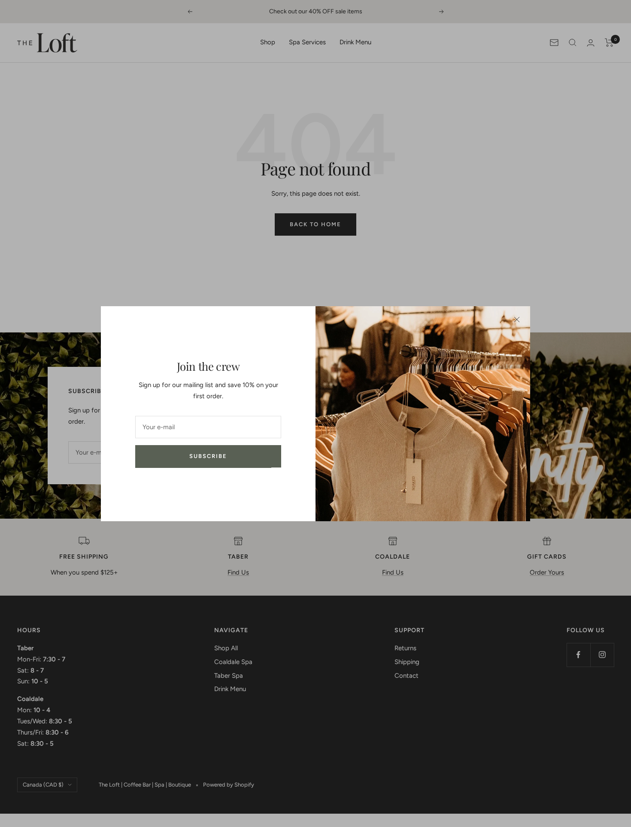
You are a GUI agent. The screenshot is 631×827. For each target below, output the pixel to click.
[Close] (517, 320)
